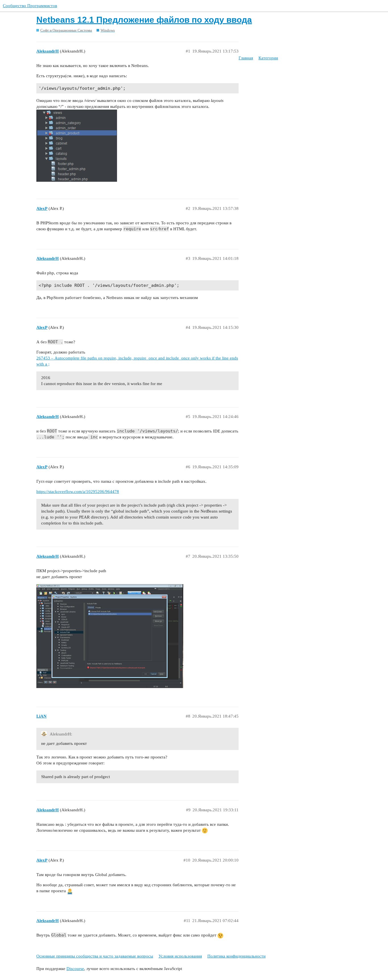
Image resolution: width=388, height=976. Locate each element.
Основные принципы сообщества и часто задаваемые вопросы (94, 956)
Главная (246, 58)
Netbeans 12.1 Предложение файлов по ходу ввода (144, 19)
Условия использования (180, 956)
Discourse (75, 968)
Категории (268, 58)
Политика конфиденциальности (236, 956)
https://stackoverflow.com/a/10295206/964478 (77, 491)
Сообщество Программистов (30, 5)
